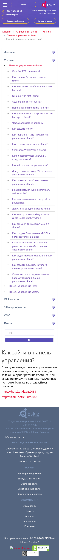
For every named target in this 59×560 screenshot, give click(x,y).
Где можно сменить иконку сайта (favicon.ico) (31, 200)
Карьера (29, 516)
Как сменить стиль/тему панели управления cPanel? (30, 182)
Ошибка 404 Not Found (25, 95)
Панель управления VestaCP (24, 291)
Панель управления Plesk (23, 285)
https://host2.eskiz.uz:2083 (19, 391)
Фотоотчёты (29, 521)
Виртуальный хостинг (29, 478)
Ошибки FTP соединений (26, 71)
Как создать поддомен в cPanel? (30, 144)
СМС (29, 315)
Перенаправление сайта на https (30, 107)
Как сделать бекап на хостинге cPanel (29, 78)
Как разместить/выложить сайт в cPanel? (30, 225)
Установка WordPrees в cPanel (29, 149)
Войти (23, 4)
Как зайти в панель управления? (30, 165)
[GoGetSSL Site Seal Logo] (40, 547)
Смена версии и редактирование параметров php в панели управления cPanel (30, 277)
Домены (29, 52)
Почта (29, 323)
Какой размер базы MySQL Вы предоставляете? (29, 157)
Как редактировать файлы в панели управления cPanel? (32, 257)
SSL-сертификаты (29, 307)
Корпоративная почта (29, 493)
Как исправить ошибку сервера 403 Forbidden (32, 88)
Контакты (29, 526)
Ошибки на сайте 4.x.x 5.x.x (27, 101)
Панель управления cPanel (25, 65)
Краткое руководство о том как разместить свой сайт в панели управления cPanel (30, 246)
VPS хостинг (29, 299)
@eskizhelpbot (12, 14)
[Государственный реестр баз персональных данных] (30, 553)
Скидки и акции (45, 21)
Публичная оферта (14, 437)
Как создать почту (22, 128)
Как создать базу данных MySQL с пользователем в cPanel (31, 234)
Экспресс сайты (29, 483)
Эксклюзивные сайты (29, 488)
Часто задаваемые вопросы (27, 122)
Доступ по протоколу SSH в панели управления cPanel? (32, 172)
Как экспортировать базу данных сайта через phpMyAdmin (30, 216)
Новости (29, 511)
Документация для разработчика (31, 208)
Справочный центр (15, 21)
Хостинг (29, 60)
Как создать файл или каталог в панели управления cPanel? (29, 266)
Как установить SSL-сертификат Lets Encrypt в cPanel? (32, 115)
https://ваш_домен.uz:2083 (19, 397)
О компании (29, 505)
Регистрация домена (29, 473)
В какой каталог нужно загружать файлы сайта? (31, 191)
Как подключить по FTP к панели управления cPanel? (30, 136)
